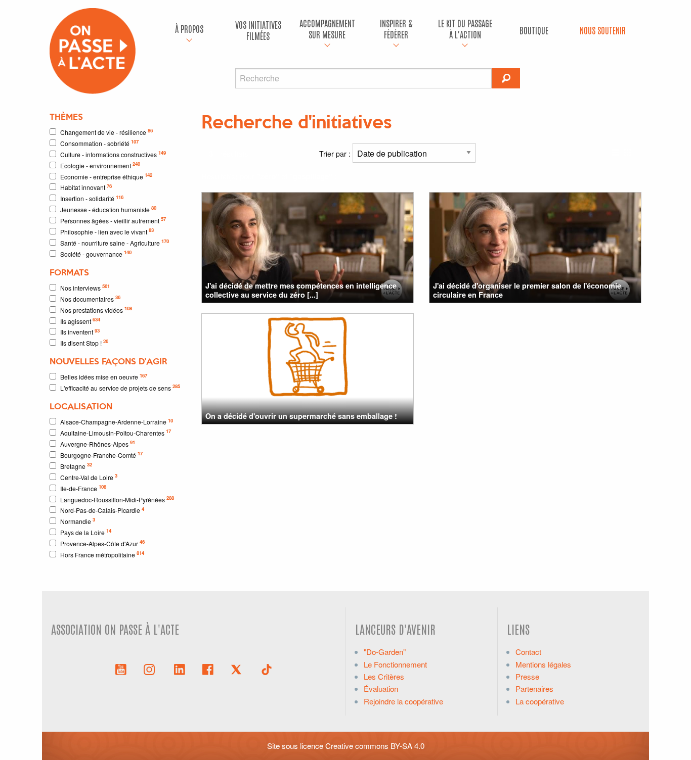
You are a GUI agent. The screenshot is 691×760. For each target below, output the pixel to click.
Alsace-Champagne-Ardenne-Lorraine (116, 421)
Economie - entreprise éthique (106, 176)
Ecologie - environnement (100, 165)
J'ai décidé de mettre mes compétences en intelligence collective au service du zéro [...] (301, 289)
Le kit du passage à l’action (465, 28)
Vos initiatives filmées (258, 30)
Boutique (534, 30)
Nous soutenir (603, 30)
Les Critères (384, 676)
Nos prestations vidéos (96, 309)
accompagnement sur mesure (327, 28)
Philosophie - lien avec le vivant (107, 231)
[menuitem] (189, 30)
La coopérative (539, 701)
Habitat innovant (86, 187)
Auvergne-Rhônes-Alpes (97, 443)
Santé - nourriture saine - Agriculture (114, 242)
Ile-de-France (83, 488)
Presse (527, 676)
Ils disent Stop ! (84, 342)
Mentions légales (543, 664)
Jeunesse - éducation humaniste (108, 209)
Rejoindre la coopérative (403, 701)
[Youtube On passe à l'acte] (121, 668)
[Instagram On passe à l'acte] (151, 668)
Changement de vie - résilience (106, 131)
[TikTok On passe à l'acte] (266, 668)
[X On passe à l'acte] (238, 668)
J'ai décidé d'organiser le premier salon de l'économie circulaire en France (527, 289)
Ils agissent (80, 320)
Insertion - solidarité (91, 198)
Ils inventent (80, 332)
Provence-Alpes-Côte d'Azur (102, 543)
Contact (528, 651)
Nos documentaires (90, 298)
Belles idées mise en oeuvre (103, 377)
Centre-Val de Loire (88, 477)
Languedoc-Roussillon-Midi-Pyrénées (117, 499)
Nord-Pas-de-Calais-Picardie (102, 510)
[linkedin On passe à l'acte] (179, 668)
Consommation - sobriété (99, 143)
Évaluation (381, 688)
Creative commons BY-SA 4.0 (374, 745)
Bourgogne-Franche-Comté (101, 454)
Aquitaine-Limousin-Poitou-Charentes (115, 432)
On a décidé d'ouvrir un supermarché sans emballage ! (301, 416)
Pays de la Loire (85, 532)
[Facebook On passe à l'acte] (208, 668)
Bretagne (76, 465)
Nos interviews (85, 287)
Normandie (77, 521)
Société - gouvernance (96, 253)
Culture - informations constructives (113, 154)
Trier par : (336, 154)
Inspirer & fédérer (396, 28)
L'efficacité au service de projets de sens (120, 387)
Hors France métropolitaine (102, 554)
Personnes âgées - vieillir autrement (113, 220)
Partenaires (534, 688)
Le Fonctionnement (395, 664)
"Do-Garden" (385, 651)
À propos (189, 28)
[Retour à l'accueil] (93, 49)
